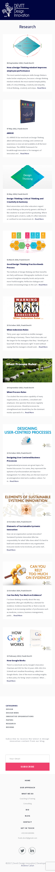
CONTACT (27, 822)
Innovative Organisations (20, 716)
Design (9, 709)
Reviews (10, 727)
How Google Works (16, 660)
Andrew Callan (27, 865)
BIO (27, 809)
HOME (27, 780)
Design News (12, 713)
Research (11, 723)
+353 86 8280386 (27, 833)
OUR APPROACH (27, 787)
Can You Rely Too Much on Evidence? (24, 595)
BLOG (27, 816)
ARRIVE (10, 133)
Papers (9, 720)
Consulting (27, 803)
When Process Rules (16, 392)
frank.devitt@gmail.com (27, 838)
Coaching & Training (27, 798)
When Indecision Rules (17, 329)
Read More (41, 88)
